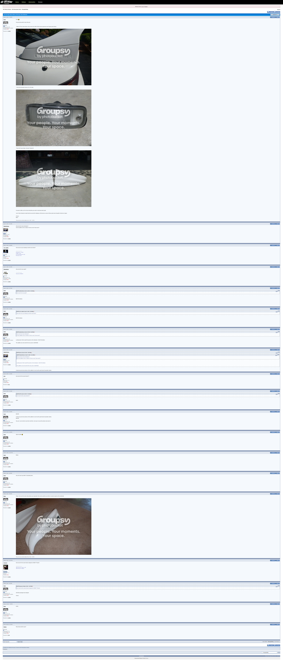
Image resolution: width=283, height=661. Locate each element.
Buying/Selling (25, 9)
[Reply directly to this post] (277, 17)
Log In (143, 6)
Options (274, 14)
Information (32, 2)
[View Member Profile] (5, 22)
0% (9, 384)
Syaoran (5, 562)
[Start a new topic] (277, 11)
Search (278, 9)
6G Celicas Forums (7, 9)
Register (146, 6)
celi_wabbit (6, 247)
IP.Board (140, 658)
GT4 (4, 376)
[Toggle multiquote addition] (272, 17)
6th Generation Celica (16, 9)
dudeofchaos (6, 226)
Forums (40, 2)
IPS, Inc (146, 658)
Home (17, 2)
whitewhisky (6, 269)
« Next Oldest (264, 641)
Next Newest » (277, 641)
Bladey (5, 626)
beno (5, 19)
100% (9, 31)
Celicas (24, 2)
